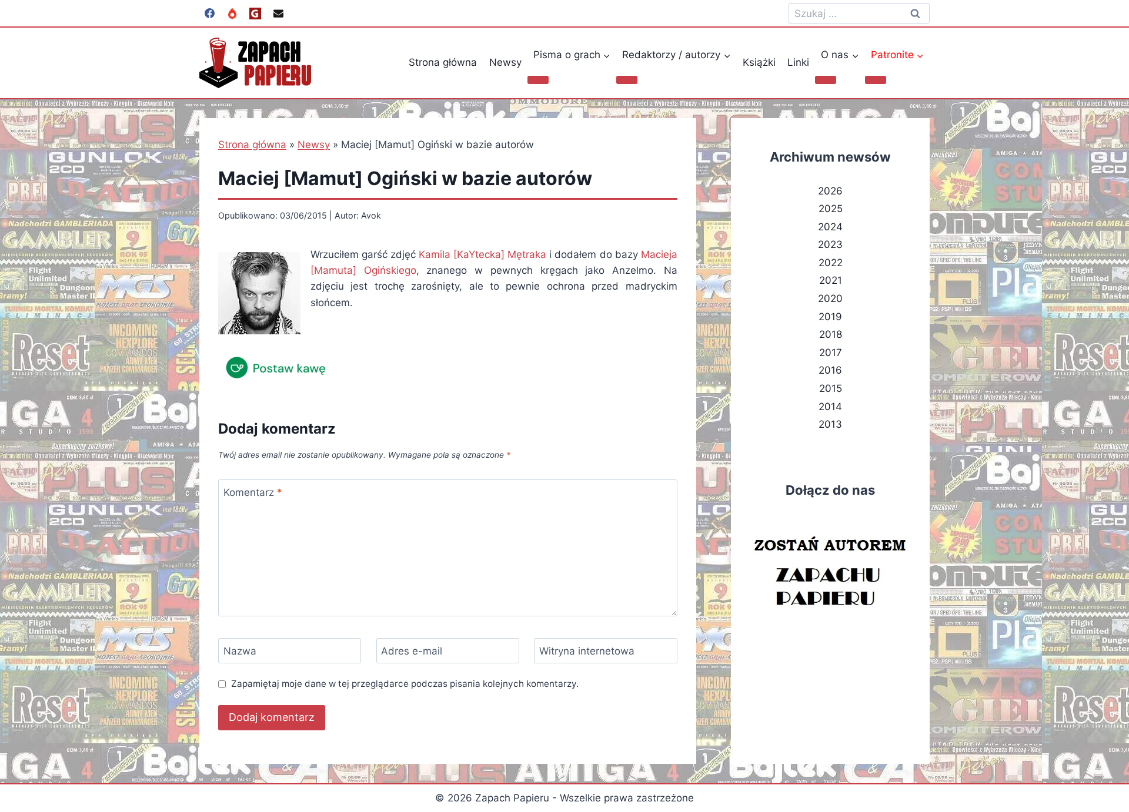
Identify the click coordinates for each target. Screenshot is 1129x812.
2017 (830, 352)
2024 (830, 227)
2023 (830, 244)
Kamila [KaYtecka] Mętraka (482, 254)
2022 (831, 263)
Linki (798, 62)
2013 (830, 424)
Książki (759, 62)
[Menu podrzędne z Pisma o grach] (538, 80)
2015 (830, 388)
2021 (830, 280)
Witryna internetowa (586, 651)
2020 (830, 298)
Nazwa (239, 651)
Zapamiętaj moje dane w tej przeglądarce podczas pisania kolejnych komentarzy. (405, 683)
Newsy (505, 62)
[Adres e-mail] (278, 14)
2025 (831, 208)
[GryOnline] (255, 14)
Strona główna (443, 62)
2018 (830, 334)
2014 (830, 406)
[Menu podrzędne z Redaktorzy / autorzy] (626, 80)
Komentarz (252, 492)
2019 (830, 317)
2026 (830, 191)
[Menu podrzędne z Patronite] (875, 80)
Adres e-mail (411, 651)
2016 (830, 370)
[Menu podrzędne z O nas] (825, 80)
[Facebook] (209, 14)
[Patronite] (232, 14)
